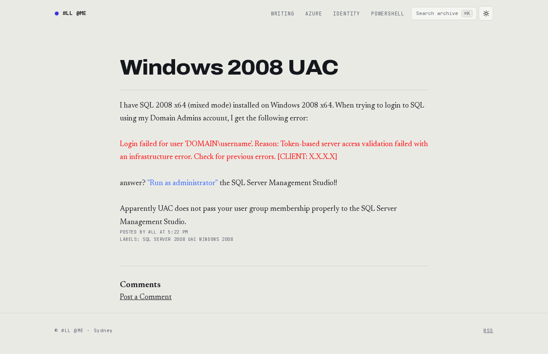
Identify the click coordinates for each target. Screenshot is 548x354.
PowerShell (388, 13)
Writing (283, 13)
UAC (193, 239)
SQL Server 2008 (165, 239)
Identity (346, 13)
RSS (488, 330)
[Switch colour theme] (486, 13)
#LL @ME (74, 13)
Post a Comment (146, 297)
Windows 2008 (216, 239)
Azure (313, 13)
